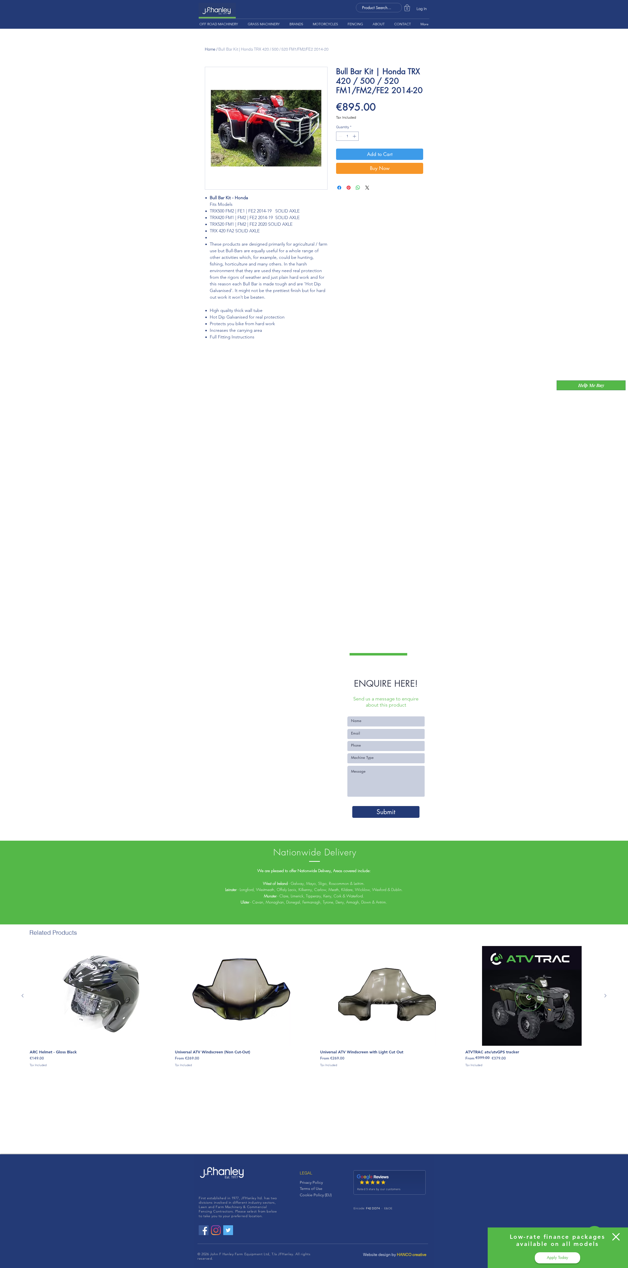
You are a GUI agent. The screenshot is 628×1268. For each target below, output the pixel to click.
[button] (616, 1236)
